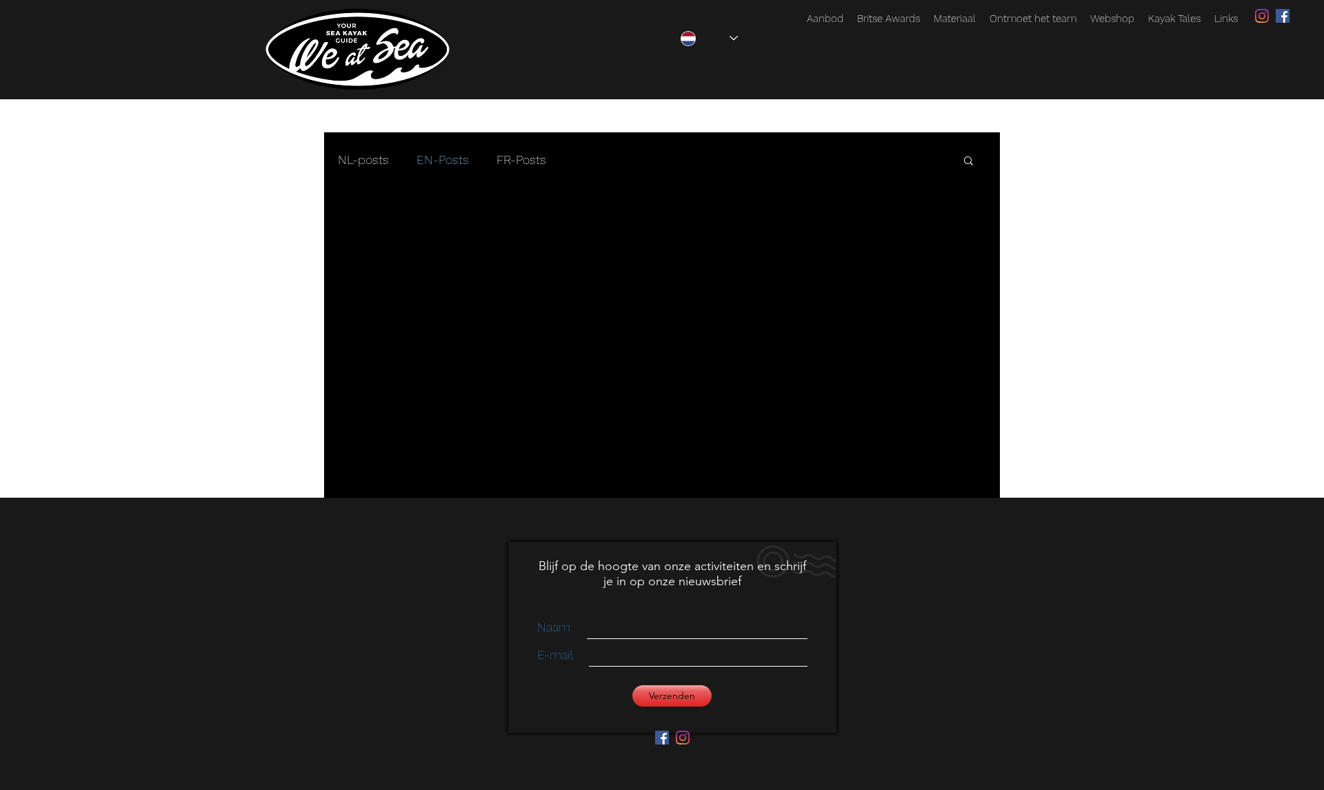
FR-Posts (521, 159)
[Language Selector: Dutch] (709, 38)
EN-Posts (443, 159)
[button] (968, 161)
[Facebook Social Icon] (1283, 16)
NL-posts (363, 159)
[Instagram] (1262, 16)
